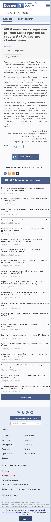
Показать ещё (25, 397)
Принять (26, 518)
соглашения (29, 510)
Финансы (8, 47)
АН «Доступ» (38, 506)
